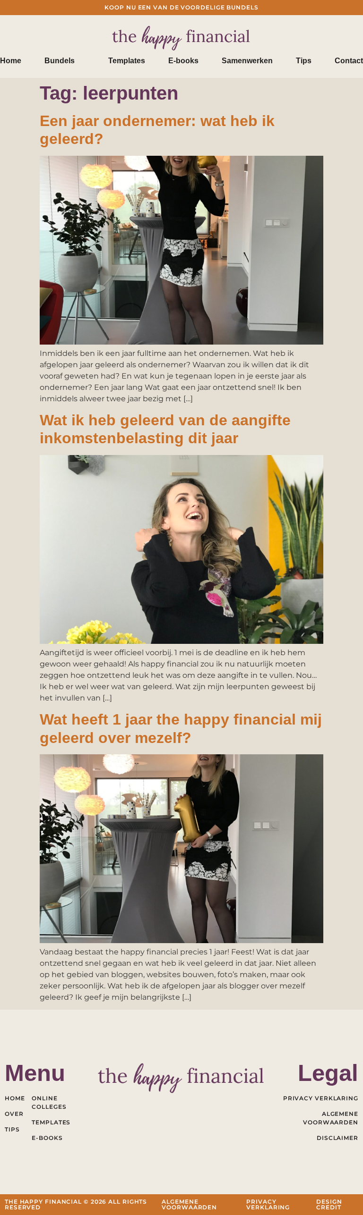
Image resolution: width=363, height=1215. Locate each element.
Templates (126, 61)
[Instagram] (202, 1104)
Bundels (59, 61)
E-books (183, 61)
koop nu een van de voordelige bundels (181, 7)
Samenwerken (247, 61)
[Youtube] (182, 1104)
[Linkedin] (161, 1104)
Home (10, 61)
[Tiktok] (223, 1104)
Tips (303, 61)
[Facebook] (140, 1104)
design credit (329, 1204)
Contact (349, 61)
